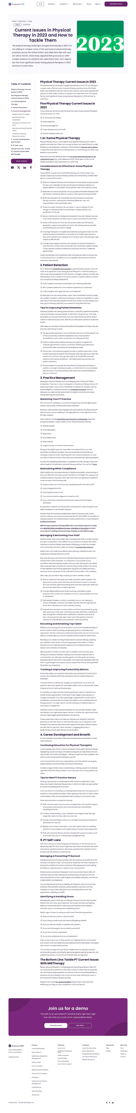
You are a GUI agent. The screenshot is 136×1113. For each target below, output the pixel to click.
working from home (48, 522)
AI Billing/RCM (36, 1087)
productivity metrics (84, 547)
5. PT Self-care (17, 145)
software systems (78, 390)
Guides (108, 1051)
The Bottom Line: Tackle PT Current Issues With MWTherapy (20, 151)
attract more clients (89, 147)
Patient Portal (36, 1062)
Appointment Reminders (40, 1070)
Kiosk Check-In (36, 1052)
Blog (30, 21)
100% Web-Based (63, 1061)
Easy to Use (61, 1048)
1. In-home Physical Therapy (18, 103)
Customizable (62, 1058)
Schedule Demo (13, 1057)
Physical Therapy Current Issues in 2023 (21, 90)
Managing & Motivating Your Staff (21, 124)
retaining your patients (61, 269)
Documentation (37, 1091)
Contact (123, 1057)
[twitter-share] (18, 167)
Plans (89, 4)
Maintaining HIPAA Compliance (18, 118)
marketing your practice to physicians (71, 419)
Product (34, 1045)
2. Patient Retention (19, 108)
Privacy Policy (12, 1102)
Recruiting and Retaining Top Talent (22, 129)
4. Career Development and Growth (20, 140)
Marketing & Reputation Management (39, 1057)
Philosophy (124, 1051)
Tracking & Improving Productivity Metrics (19, 135)
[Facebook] (110, 1102)
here (95, 464)
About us (123, 1054)
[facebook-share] (30, 167)
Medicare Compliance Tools (65, 1051)
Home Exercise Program (39, 1073)
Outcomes (35, 1077)
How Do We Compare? (65, 1064)
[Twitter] (107, 1102)
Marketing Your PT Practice (21, 114)
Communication (37, 1066)
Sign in (98, 4)
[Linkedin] (113, 1102)
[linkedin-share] (24, 167)
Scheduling (35, 1095)
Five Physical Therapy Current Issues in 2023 (20, 97)
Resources (22, 21)
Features (61, 1045)
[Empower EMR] (16, 4)
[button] (52, 4)
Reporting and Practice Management (39, 1082)
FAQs (122, 1048)
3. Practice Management (21, 111)
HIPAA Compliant (63, 1055)
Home (14, 21)
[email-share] (12, 167)
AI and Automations (38, 1048)
